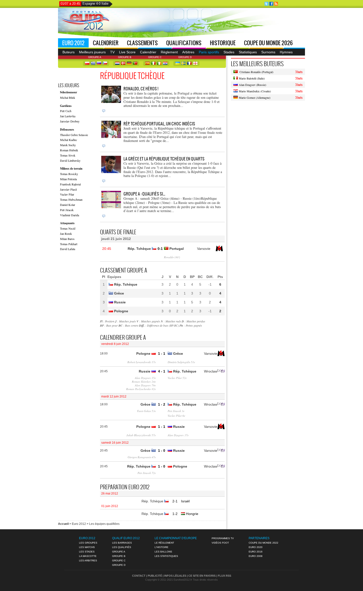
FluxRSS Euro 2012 (276, 4)
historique (223, 43)
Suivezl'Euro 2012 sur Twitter (266, 4)
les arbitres (88, 560)
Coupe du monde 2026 (268, 43)
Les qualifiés (121, 547)
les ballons (163, 551)
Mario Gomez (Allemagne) (254, 97)
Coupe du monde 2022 (263, 542)
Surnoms (268, 52)
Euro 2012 (73, 43)
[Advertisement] (212, 22)
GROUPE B (124, 57)
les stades (87, 551)
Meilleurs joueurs (92, 52)
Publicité (155, 575)
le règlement (164, 542)
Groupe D (118, 565)
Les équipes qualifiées (104, 524)
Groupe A (118, 551)
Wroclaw (210, 371)
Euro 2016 (255, 551)
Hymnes (286, 52)
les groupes (88, 542)
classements (142, 43)
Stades (228, 52)
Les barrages (122, 542)
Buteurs (68, 52)
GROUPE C (154, 57)
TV (112, 52)
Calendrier (106, 43)
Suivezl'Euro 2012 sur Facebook (271, 4)
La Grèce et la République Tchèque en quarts (163, 158)
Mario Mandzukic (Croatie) (254, 91)
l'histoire (161, 547)
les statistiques (166, 556)
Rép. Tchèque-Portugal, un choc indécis (159, 123)
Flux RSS (224, 575)
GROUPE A (94, 57)
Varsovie (203, 249)
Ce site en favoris (202, 575)
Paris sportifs (209, 52)
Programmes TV (223, 538)
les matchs (87, 547)
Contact (138, 575)
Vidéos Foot (220, 542)
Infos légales (175, 575)
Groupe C (118, 560)
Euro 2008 (255, 556)
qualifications (184, 43)
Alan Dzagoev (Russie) (252, 85)
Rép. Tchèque (152, 501)
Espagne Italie (84, 3)
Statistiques (248, 52)
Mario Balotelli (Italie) (251, 78)
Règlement (169, 52)
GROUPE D (185, 57)
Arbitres (188, 52)
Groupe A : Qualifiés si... (144, 194)
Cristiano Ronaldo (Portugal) (255, 72)
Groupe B (118, 556)
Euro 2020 (255, 547)
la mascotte (88, 556)
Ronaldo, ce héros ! (140, 88)
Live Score (127, 52)
